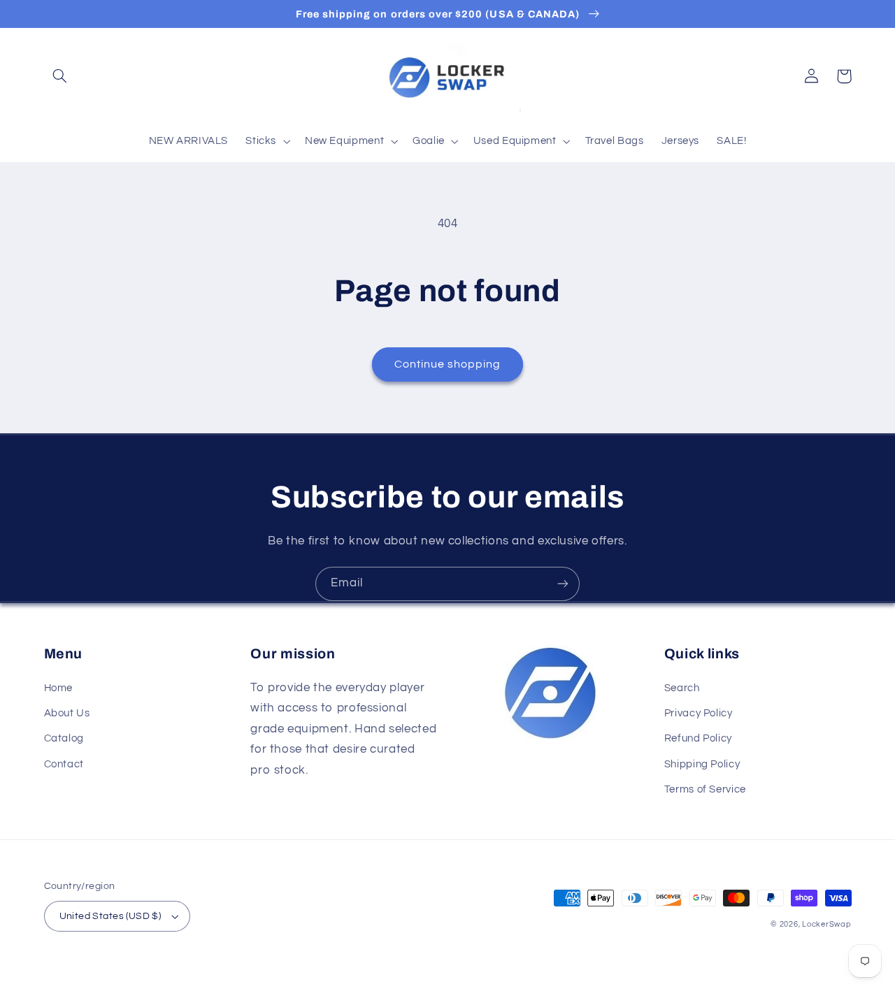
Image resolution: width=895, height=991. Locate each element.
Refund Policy (698, 738)
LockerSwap (826, 924)
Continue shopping (447, 364)
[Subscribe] (563, 584)
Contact (64, 764)
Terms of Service (705, 789)
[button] (60, 76)
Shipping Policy (702, 764)
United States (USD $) (110, 916)
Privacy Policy (698, 713)
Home (58, 688)
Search (682, 688)
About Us (67, 713)
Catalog (64, 738)
